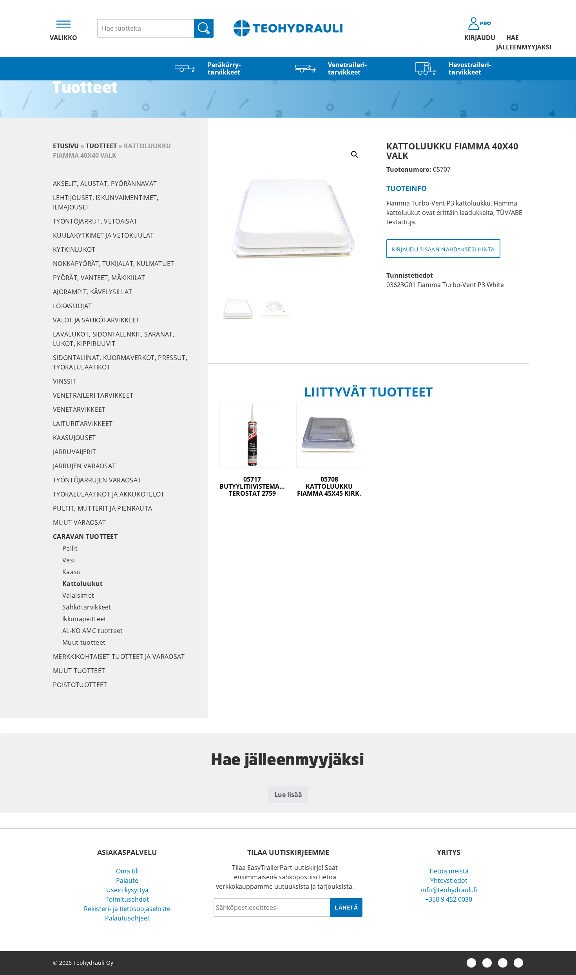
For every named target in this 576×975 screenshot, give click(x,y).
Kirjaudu (479, 37)
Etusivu (66, 146)
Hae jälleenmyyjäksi (512, 42)
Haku (204, 28)
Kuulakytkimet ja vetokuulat (103, 235)
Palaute (127, 880)
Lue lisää (288, 794)
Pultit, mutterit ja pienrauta (102, 508)
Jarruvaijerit (74, 451)
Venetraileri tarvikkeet (93, 395)
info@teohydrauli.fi (449, 890)
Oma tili (127, 871)
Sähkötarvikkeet (86, 607)
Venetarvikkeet (79, 409)
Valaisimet (78, 595)
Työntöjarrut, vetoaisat (95, 221)
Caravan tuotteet (85, 536)
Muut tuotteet (83, 642)
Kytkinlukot (74, 249)
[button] (355, 154)
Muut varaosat (79, 522)
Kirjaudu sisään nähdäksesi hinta (443, 249)
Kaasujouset (74, 437)
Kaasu (71, 572)
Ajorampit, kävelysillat (92, 291)
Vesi (68, 560)
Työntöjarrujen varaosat (97, 480)
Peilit (70, 548)
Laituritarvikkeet (82, 423)
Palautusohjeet (127, 918)
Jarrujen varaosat (84, 466)
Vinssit (64, 381)
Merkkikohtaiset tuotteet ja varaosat (119, 656)
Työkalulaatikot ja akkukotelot (109, 494)
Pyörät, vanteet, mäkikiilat (99, 277)
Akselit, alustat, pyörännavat (105, 183)
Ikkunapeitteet (84, 619)
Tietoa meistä (449, 871)
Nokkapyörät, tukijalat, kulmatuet (113, 263)
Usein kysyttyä (127, 890)
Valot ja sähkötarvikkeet (96, 320)
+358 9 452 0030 (448, 899)
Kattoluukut (82, 583)
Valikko (63, 37)
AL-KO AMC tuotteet (92, 630)
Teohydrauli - (288, 28)
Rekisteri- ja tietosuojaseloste (127, 908)
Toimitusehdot (127, 899)
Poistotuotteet (80, 684)
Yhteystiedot (448, 880)
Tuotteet (101, 146)
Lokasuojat (72, 306)
